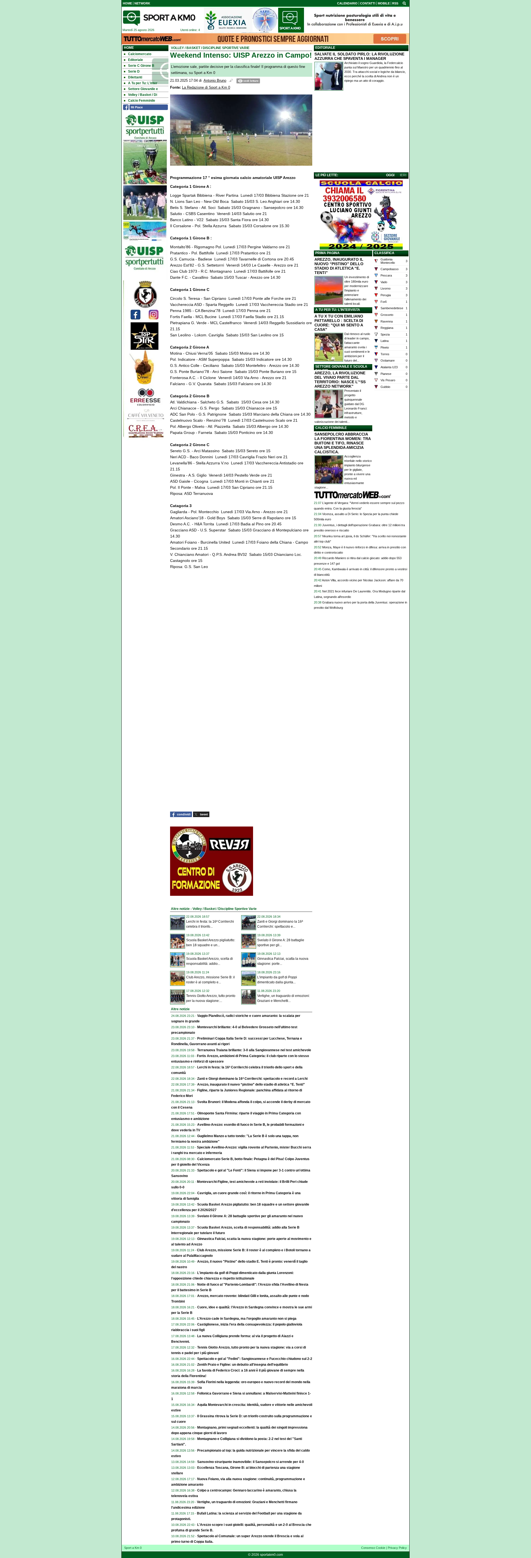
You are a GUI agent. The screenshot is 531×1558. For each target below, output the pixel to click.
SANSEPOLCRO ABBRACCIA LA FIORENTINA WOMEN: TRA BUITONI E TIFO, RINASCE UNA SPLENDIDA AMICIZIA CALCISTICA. (342, 443)
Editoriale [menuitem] (135, 60)
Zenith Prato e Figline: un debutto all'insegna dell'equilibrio (242, 1365)
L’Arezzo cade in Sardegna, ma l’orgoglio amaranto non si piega (246, 1319)
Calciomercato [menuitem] (139, 54)
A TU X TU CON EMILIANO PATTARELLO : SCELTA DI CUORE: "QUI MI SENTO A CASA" (338, 323)
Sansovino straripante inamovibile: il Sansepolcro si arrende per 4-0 (250, 1462)
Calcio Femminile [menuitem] (141, 101)
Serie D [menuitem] (134, 71)
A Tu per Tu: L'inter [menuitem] (142, 83)
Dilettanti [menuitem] (135, 77)
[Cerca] (404, 3)
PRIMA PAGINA (327, 253)
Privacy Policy (397, 1547)
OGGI (390, 175)
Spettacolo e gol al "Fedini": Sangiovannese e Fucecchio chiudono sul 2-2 (254, 1359)
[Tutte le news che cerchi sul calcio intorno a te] (159, 18)
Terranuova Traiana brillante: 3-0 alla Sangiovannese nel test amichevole (254, 1050)
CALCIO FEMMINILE (331, 428)
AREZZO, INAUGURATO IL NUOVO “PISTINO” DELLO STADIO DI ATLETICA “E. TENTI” (338, 266)
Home (129, 48)
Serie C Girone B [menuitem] (141, 66)
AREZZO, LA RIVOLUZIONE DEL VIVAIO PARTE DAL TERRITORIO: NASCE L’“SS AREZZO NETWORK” (340, 379)
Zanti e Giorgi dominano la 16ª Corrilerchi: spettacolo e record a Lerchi (252, 1079)
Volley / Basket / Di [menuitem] (142, 95)
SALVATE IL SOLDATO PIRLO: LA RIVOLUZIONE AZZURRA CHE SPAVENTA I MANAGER (359, 56)
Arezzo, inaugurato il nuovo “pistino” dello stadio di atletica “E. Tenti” (251, 1084)
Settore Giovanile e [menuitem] (143, 89)
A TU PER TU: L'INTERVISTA (337, 310)
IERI (403, 175)
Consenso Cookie (373, 1547)
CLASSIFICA (384, 253)
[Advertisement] (361, 133)
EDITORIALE (325, 48)
